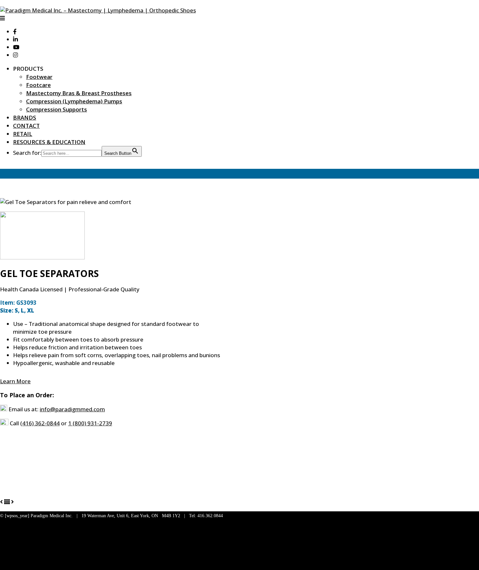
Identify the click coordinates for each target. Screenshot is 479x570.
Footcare (38, 85)
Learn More (15, 381)
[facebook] (15, 31)
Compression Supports (56, 109)
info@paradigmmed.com (72, 409)
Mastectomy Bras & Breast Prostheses (79, 93)
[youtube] (16, 47)
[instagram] (15, 55)
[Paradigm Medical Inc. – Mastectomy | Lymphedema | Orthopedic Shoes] (98, 10)
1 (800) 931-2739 (90, 423)
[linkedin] (15, 39)
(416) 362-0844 (40, 423)
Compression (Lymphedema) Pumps (74, 101)
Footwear (39, 76)
